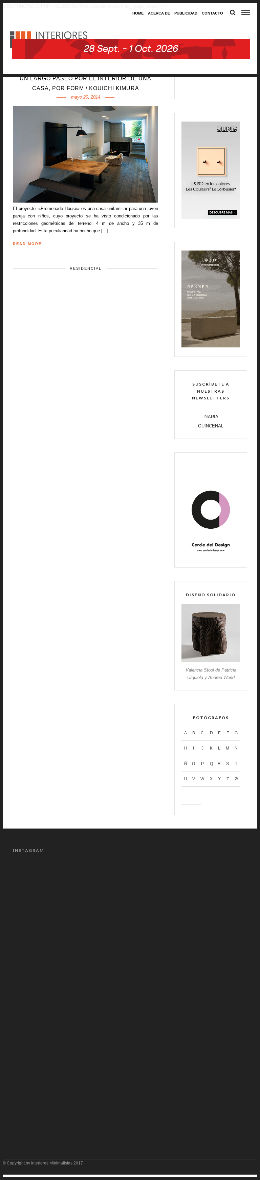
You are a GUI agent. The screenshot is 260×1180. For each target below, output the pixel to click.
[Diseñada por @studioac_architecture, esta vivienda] (189, 963)
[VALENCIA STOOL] (210, 660)
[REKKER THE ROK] (210, 345)
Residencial (86, 268)
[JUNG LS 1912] (210, 217)
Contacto (212, 13)
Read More (27, 244)
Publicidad (185, 13)
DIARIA (210, 416)
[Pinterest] (218, 86)
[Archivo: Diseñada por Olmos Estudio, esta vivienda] (70, 895)
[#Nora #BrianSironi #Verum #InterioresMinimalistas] (189, 1099)
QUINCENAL (210, 425)
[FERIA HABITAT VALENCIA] (131, 25)
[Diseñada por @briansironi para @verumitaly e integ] (70, 1099)
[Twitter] (204, 86)
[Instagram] (232, 86)
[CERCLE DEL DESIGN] (210, 556)
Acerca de (159, 13)
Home (138, 13)
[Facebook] (189, 86)
